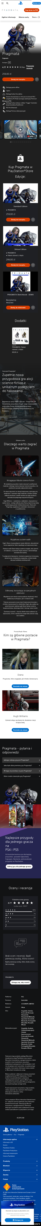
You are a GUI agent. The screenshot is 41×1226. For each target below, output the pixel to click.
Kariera (5, 1145)
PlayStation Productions (10, 1150)
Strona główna (7, 1135)
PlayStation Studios (9, 1148)
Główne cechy (24, 17)
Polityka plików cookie (36, 1216)
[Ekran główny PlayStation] (20, 3)
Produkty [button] (6, 1161)
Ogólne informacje (9, 17)
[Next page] (38, 17)
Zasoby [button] (5, 1175)
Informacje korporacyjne (10, 1153)
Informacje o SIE (8, 1142)
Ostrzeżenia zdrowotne (12, 1094)
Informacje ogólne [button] (10, 1139)
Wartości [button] (6, 1166)
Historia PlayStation (9, 1156)
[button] (20, 129)
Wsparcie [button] (6, 1170)
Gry (15, 1135)
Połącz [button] (5, 1179)
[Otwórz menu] (2, 3)
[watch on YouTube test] (31, 136)
